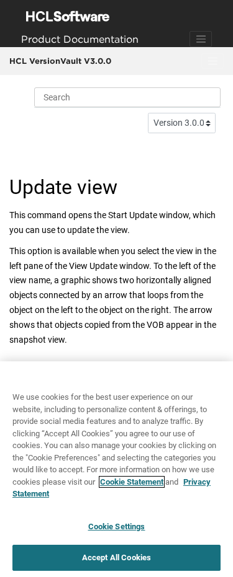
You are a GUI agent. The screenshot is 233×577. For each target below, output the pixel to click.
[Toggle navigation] (201, 39)
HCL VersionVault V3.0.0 (60, 60)
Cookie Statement (131, 482)
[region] (116, 469)
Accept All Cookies (116, 557)
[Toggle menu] (212, 61)
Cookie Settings (116, 526)
